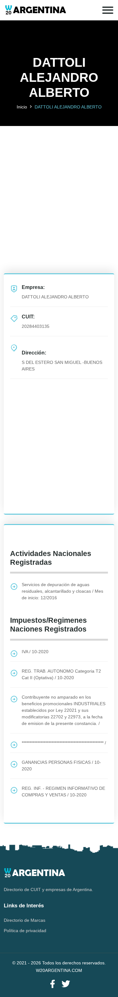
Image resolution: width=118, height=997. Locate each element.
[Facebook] (53, 984)
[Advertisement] (59, 185)
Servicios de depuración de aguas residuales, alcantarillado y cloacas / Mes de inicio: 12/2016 (62, 591)
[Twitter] (66, 984)
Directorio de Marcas (24, 920)
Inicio (22, 106)
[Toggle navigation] (107, 10)
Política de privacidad (25, 930)
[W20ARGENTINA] (35, 10)
